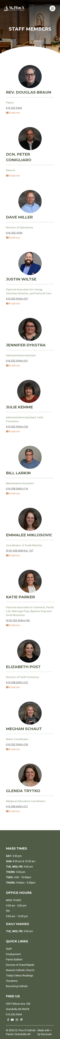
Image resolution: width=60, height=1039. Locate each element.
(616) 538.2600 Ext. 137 (19, 550)
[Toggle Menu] (52, 8)
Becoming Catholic (17, 986)
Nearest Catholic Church (20, 970)
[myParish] (21, 1019)
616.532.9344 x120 (17, 426)
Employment (13, 954)
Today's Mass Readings (19, 975)
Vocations (12, 980)
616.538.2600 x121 (17, 806)
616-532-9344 (14, 232)
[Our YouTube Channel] (12, 1019)
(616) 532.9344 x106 (18, 620)
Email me (14, 112)
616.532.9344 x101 (17, 360)
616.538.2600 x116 (17, 488)
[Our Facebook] (8, 1019)
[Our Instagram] (17, 1019)
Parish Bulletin (14, 959)
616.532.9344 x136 (17, 744)
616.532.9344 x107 (17, 298)
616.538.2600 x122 (17, 682)
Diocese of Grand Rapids (20, 964)
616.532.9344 (14, 107)
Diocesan (46, 1034)
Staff (9, 948)
